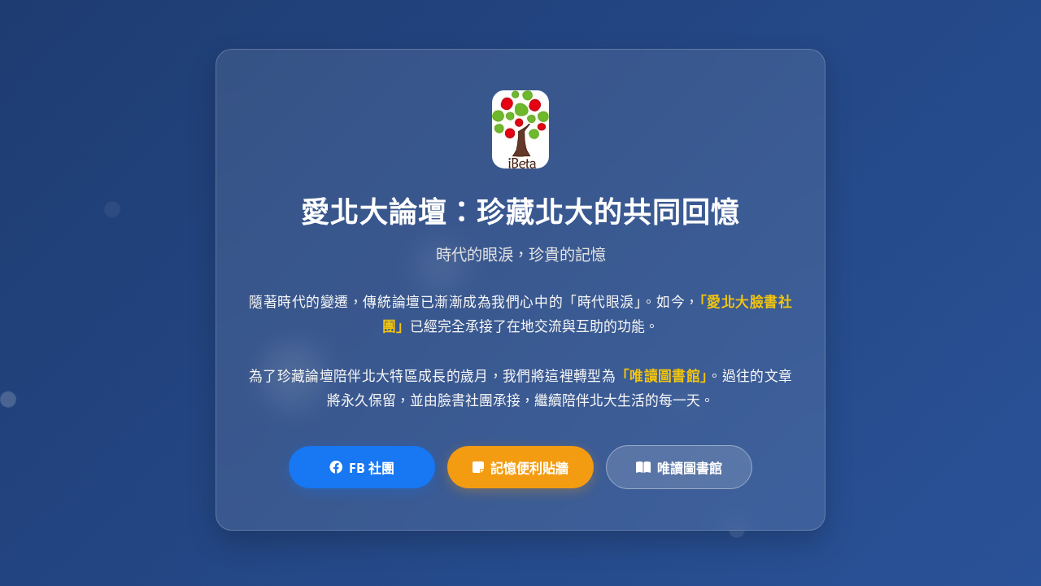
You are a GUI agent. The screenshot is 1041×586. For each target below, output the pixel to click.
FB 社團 (371, 468)
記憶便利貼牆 (529, 468)
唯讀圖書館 (689, 468)
